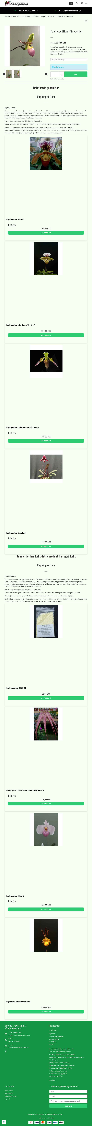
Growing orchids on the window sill (61, 1054)
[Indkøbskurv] (81, 3)
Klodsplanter (54, 1060)
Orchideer (53, 1030)
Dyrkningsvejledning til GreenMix (61, 1049)
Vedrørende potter (56, 1076)
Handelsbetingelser (56, 1036)
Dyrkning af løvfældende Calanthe (61, 1065)
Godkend (68, 1106)
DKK (71, 3)
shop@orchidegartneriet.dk (19, 1047)
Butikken (52, 1042)
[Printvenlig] (86, 20)
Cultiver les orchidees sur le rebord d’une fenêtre (67, 1057)
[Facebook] (6, 1052)
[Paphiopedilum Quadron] (46, 176)
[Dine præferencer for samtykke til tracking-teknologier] (4, 1122)
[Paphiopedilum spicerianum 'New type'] (46, 282)
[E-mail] (68, 1096)
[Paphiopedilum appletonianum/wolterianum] (46, 384)
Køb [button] (75, 74)
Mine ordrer (9, 1091)
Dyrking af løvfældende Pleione (60, 1068)
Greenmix (38, 118)
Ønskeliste (8, 1093)
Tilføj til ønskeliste (57, 79)
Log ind (7, 1099)
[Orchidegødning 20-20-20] (46, 645)
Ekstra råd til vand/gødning (59, 1063)
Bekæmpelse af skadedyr (58, 1071)
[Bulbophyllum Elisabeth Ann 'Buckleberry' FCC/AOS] (46, 747)
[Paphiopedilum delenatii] (46, 853)
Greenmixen (52, 127)
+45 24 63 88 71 (14, 1041)
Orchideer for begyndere (58, 1074)
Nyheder (52, 1034)
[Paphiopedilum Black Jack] (46, 490)
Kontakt (52, 1080)
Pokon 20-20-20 (47, 131)
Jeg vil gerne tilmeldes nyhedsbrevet (67, 1101)
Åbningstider (54, 1039)
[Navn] (68, 1091)
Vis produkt (46, 233)
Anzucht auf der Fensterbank (60, 1052)
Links (51, 1045)
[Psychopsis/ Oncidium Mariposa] (46, 958)
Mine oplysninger (11, 1096)
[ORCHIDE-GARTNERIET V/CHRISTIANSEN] (16, 3)
